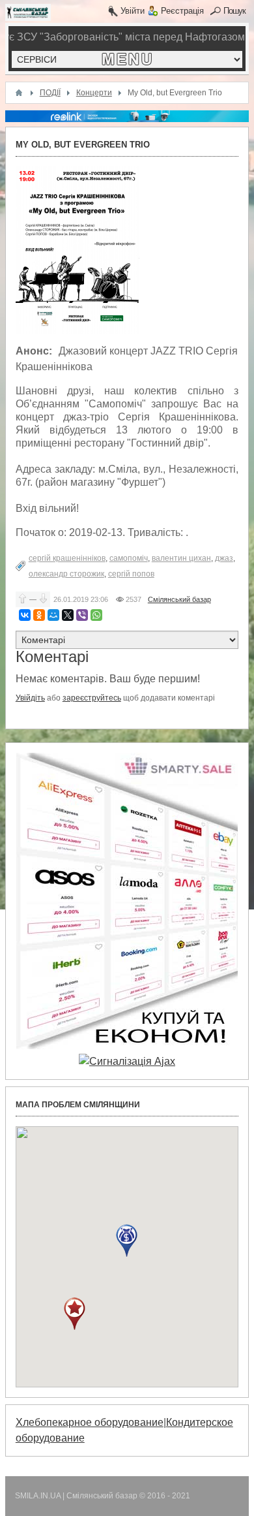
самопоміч (128, 558)
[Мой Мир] (53, 615)
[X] (68, 615)
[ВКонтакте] (25, 615)
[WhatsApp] (96, 615)
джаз (224, 558)
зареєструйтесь (92, 698)
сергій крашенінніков (67, 558)
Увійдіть (30, 698)
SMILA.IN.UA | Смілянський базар (77, 1495)
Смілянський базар (179, 599)
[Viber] (82, 615)
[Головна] (19, 92)
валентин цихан (181, 558)
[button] (127, 1240)
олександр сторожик (66, 573)
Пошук (234, 11)
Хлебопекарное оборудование (89, 1422)
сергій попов (131, 573)
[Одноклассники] (39, 615)
